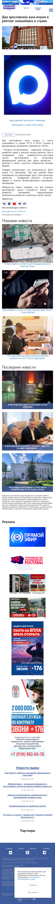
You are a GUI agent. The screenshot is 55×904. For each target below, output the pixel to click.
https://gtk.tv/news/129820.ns (14, 211)
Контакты (33, 848)
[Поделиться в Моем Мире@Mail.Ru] (29, 204)
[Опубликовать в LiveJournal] (19, 204)
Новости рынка (27, 767)
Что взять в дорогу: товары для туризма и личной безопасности (27, 815)
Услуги (21, 848)
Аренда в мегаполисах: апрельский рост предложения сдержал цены (27, 796)
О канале (9, 848)
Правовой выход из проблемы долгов (27, 806)
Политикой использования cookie (28, 878)
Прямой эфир (38, 9)
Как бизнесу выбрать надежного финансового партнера (27, 774)
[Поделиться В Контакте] (4, 204)
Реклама (46, 848)
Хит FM (26, 8)
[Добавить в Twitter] (14, 204)
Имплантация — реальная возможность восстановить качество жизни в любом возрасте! (27, 785)
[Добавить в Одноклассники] (24, 204)
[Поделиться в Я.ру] (34, 204)
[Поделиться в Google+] (9, 204)
